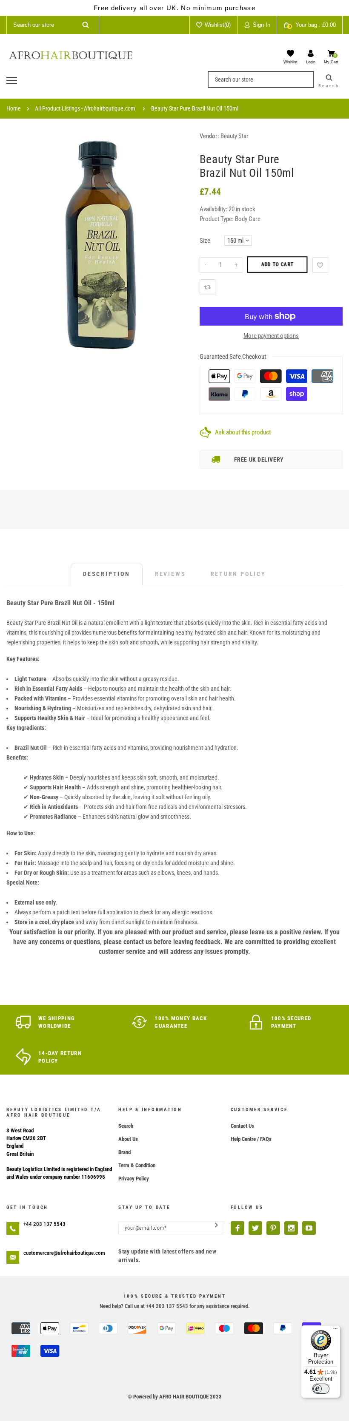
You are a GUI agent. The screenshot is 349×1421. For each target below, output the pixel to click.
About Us (128, 1139)
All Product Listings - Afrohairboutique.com (85, 108)
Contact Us (242, 1126)
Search (125, 1126)
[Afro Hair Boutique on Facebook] (237, 1228)
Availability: (214, 209)
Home (13, 108)
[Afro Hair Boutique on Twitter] (255, 1228)
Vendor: (209, 136)
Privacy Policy (133, 1178)
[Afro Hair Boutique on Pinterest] (273, 1228)
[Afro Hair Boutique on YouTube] (309, 1228)
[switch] (320, 1389)
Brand (124, 1152)
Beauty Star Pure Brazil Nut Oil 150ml (194, 108)
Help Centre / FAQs (251, 1139)
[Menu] (335, 1330)
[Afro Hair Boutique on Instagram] (291, 1228)
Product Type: (217, 219)
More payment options (271, 336)
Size (205, 240)
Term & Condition (136, 1165)
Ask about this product (243, 432)
